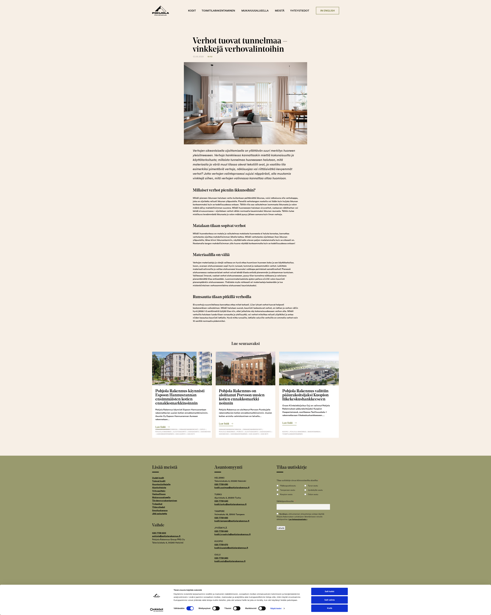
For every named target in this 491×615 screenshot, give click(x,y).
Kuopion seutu (286, 494)
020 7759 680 (221, 558)
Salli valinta (329, 600)
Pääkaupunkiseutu (288, 485)
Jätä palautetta (159, 513)
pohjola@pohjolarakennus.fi (166, 536)
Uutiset (158, 355)
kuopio (285, 432)
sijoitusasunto (179, 432)
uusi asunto (180, 434)
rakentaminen (314, 432)
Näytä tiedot (275, 608)
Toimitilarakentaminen (218, 10)
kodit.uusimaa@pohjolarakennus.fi (231, 487)
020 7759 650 (221, 517)
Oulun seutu (313, 494)
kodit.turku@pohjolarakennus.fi (230, 504)
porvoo (240, 432)
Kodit (192, 10)
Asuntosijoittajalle (161, 484)
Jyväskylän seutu (315, 490)
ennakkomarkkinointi (188, 429)
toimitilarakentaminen (292, 434)
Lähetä (281, 528)
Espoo (202, 429)
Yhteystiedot (299, 10)
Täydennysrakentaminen (164, 500)
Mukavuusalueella (255, 10)
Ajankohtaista (159, 487)
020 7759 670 (221, 544)
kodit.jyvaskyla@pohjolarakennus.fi (232, 534)
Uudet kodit (158, 477)
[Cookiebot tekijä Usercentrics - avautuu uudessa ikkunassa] (157, 610)
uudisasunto (193, 432)
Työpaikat (157, 503)
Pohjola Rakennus (162, 11)
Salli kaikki (329, 591)
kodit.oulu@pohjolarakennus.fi (230, 561)
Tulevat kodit (158, 481)
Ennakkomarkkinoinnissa (166, 429)
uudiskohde (206, 432)
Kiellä (329, 608)
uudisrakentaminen (165, 434)
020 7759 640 (221, 501)
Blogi (210, 57)
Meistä (279, 10)
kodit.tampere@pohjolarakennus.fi (231, 520)
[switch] (216, 608)
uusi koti (191, 434)
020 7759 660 (221, 531)
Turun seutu (313, 485)
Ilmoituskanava (160, 510)
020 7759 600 (159, 532)
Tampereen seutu (287, 490)
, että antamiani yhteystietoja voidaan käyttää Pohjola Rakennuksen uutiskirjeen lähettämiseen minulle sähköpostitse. (300, 516)
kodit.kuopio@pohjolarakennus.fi (231, 547)
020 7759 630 (221, 484)
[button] (162, 427)
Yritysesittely (158, 490)
